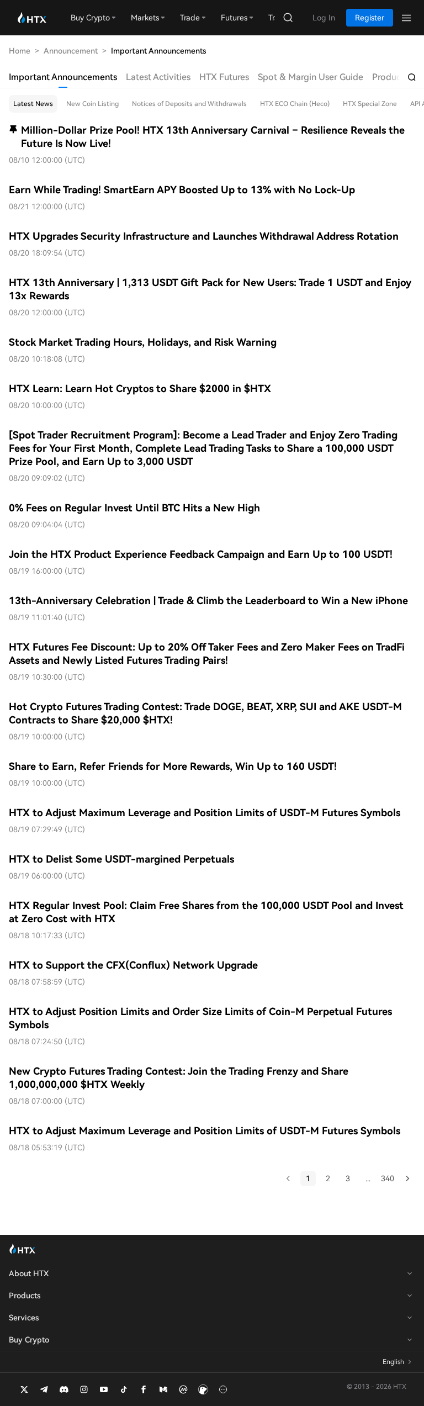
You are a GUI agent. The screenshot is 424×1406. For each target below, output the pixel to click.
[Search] (412, 77)
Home (19, 50)
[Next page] (407, 1178)
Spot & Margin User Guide (310, 77)
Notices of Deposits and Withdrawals (189, 104)
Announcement (71, 50)
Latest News (33, 104)
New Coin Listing (92, 104)
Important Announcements (63, 77)
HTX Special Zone (370, 104)
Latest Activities (158, 77)
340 (387, 1178)
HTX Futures (224, 77)
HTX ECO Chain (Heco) (295, 104)
